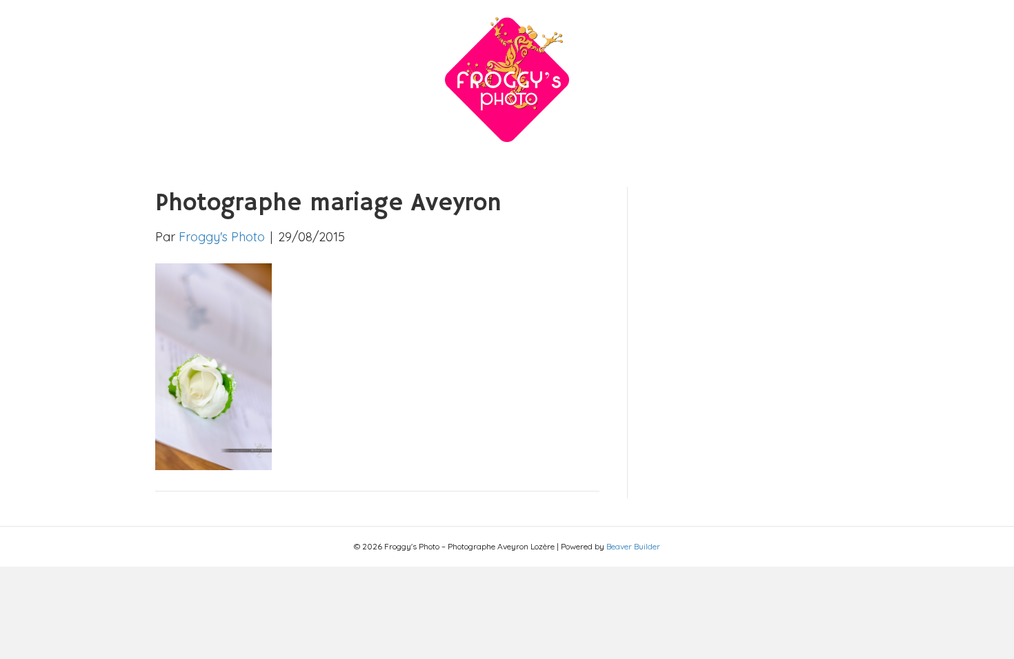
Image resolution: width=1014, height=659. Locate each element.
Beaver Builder (633, 546)
